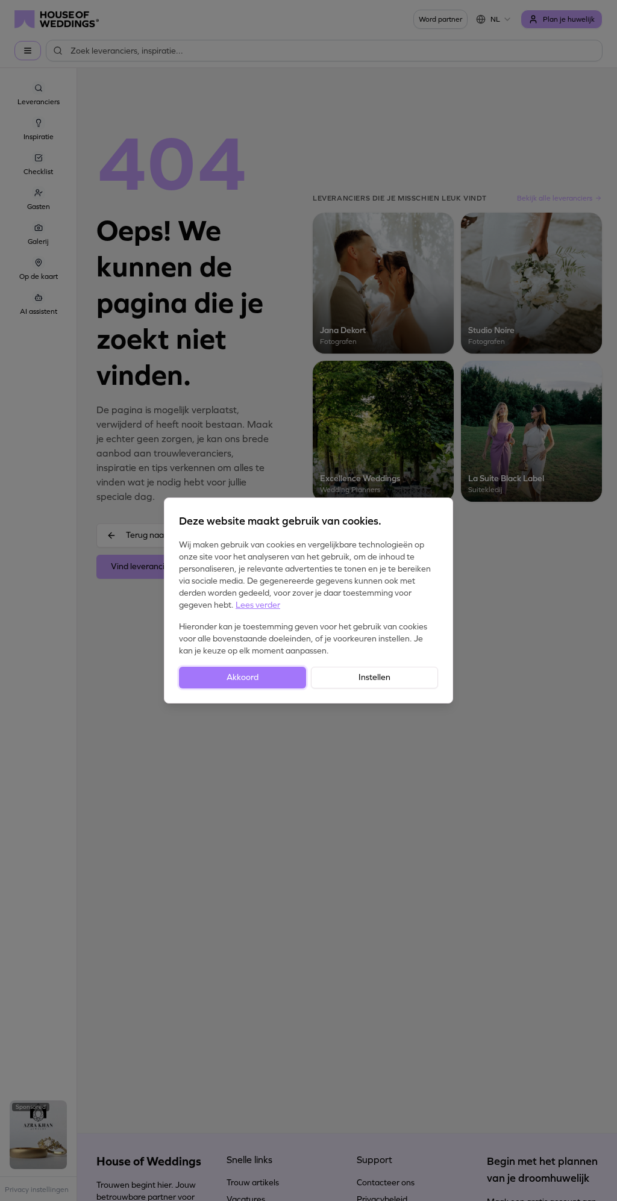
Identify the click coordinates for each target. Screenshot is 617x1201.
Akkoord (242, 677)
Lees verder (258, 605)
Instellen (374, 677)
